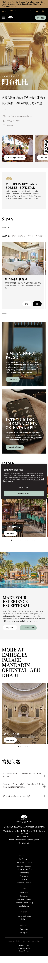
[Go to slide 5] (26, 272)
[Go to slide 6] (29, 272)
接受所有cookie (24, 493)
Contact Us (24, 842)
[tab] (6, 236)
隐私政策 (10, 481)
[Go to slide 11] (34, 540)
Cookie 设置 (24, 487)
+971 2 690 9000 (13, 121)
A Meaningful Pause (14, 157)
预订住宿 (40, 17)
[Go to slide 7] (25, 540)
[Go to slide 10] (32, 540)
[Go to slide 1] (17, 272)
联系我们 (10, 125)
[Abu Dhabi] (10, 17)
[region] (24, 481)
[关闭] (45, 4)
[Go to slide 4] (24, 272)
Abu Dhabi (11, 11)
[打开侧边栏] (3, 17)
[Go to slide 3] (22, 272)
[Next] (40, 258)
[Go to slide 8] (27, 540)
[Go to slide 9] (30, 540)
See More (10, 533)
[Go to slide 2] (20, 272)
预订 (37, 304)
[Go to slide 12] (37, 540)
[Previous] (6, 258)
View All (5, 227)
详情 (26, 304)
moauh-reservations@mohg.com (20, 116)
